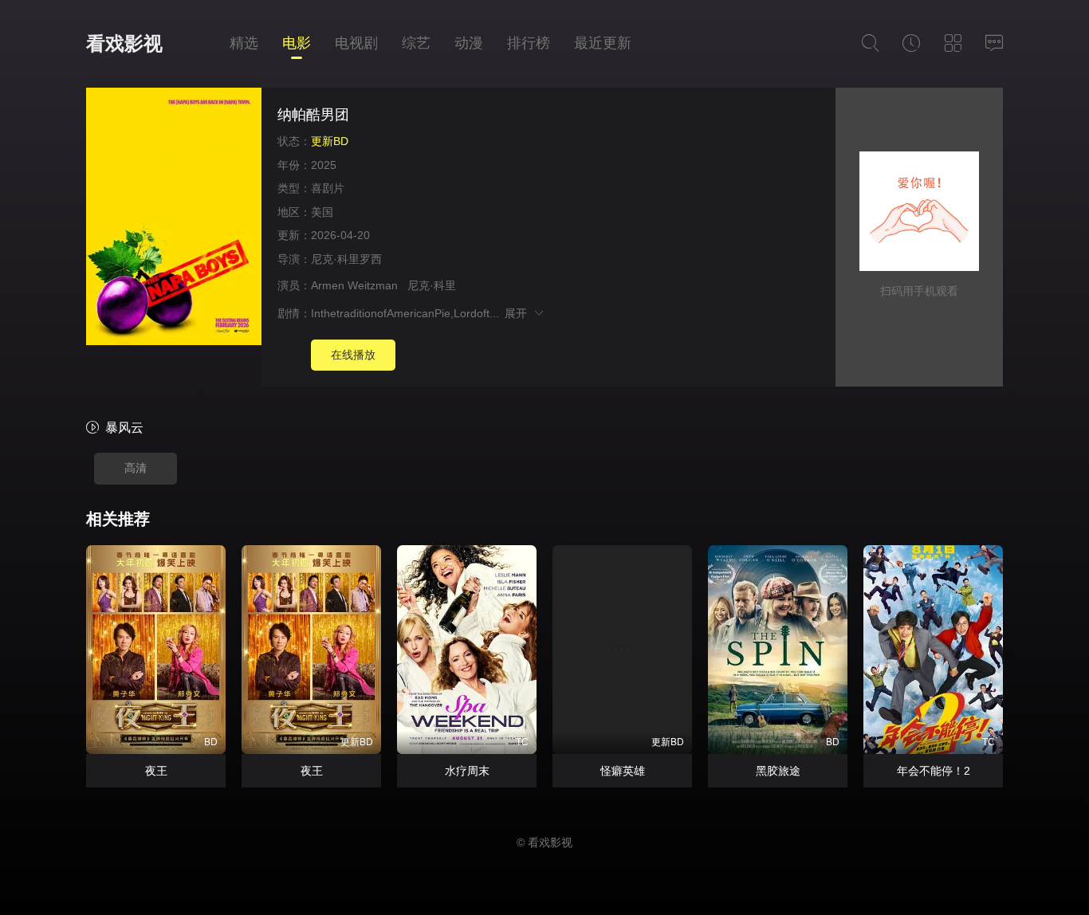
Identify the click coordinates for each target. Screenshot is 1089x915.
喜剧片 (327, 188)
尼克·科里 (431, 285)
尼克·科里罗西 (346, 259)
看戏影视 (124, 43)
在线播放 (353, 354)
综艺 (416, 43)
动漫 (468, 43)
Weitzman (373, 285)
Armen (327, 285)
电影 (296, 43)
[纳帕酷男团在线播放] (173, 218)
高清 (135, 467)
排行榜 (528, 43)
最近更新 (602, 43)
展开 (519, 313)
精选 (244, 43)
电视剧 (356, 43)
